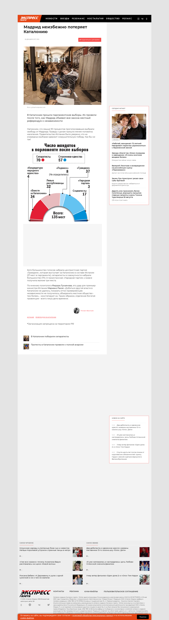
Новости (52, 18)
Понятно (142, 617)
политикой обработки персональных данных (92, 615)
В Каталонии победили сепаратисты (50, 336)
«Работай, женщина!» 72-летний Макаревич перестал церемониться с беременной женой (129, 146)
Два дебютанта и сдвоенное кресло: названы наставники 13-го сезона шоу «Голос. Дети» (107, 549)
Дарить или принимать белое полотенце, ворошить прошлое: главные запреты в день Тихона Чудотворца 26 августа (127, 194)
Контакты (58, 591)
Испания (30, 317)
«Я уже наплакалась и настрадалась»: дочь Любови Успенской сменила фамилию (109, 563)
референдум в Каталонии (46, 317)
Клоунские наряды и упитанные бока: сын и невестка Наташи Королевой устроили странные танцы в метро (45, 549)
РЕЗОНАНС (78, 18)
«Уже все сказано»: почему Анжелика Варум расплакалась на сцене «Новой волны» (40, 563)
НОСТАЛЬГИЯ (95, 18)
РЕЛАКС (127, 18)
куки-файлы (91, 591)
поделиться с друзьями (90, 40)
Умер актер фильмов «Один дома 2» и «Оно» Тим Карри (112, 576)
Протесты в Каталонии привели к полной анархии (57, 345)
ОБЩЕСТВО (113, 18)
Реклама (74, 591)
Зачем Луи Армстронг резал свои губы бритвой (127, 179)
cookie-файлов (27, 618)
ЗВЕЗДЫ (64, 18)
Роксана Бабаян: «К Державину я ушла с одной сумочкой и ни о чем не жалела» (41, 577)
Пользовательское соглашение (121, 591)
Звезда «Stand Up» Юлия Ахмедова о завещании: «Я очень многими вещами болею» (128, 155)
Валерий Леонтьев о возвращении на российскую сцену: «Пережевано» (128, 168)
